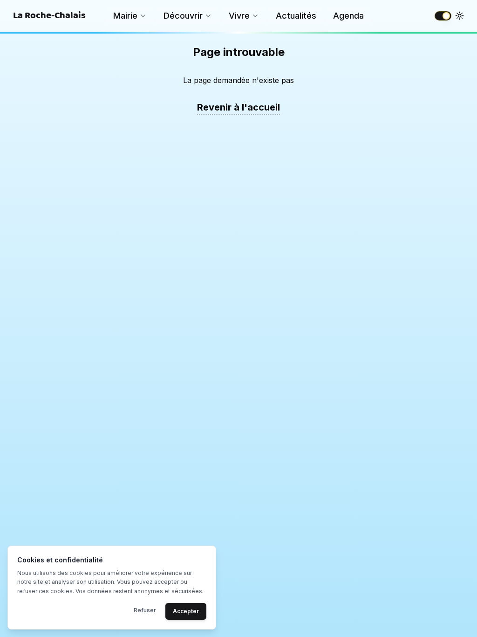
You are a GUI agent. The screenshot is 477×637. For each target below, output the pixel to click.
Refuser (145, 610)
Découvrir (183, 16)
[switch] (443, 16)
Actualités (296, 16)
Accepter (186, 611)
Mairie (125, 16)
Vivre (239, 16)
